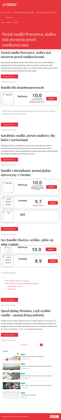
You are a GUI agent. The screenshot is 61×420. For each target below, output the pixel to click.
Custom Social (57, 416)
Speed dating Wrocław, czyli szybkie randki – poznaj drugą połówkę (26, 313)
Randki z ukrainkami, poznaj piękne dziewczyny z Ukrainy (26, 172)
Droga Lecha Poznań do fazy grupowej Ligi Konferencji (36, 366)
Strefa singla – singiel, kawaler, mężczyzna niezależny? (36, 385)
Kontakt (16, 22)
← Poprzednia (23, 345)
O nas (3, 22)
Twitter (54, 416)
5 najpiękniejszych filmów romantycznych (32, 356)
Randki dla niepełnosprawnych (22, 87)
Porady (23, 354)
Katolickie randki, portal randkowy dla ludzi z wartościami (28, 137)
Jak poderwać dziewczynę (28, 395)
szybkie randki (22, 329)
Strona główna (6, 12)
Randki (14, 82)
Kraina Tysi (11, 289)
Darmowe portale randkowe (24, 12)
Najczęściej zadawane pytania (46, 12)
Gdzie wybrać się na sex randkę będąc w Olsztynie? (22, 283)
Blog (9, 22)
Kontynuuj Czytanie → (9, 76)
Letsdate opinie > (38, 205)
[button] (51, 98)
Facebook (51, 416)
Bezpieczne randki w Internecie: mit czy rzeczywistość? (36, 376)
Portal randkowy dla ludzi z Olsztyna (17, 281)
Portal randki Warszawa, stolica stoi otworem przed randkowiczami (26, 54)
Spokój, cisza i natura (15, 286)
